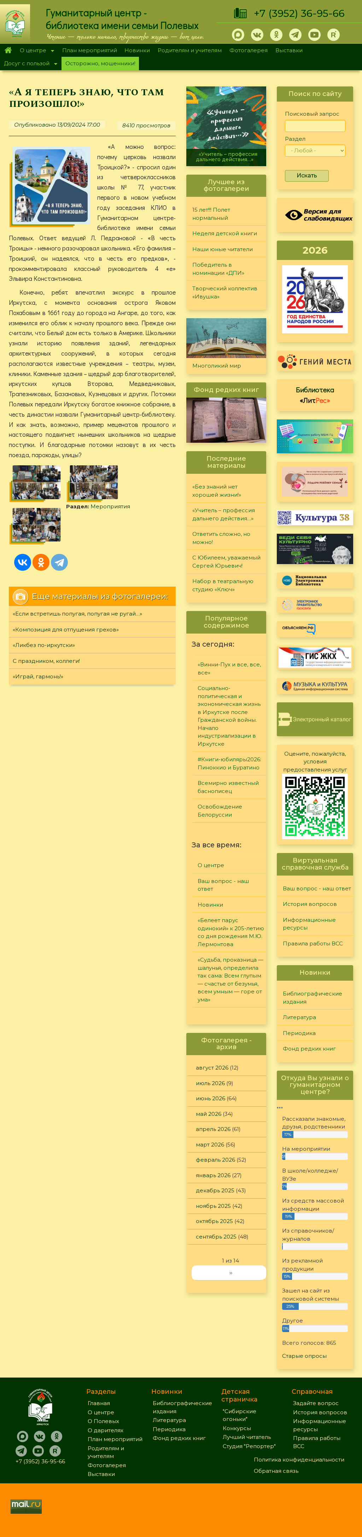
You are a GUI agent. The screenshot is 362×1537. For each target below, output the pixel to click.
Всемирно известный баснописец (228, 787)
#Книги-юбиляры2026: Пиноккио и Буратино (229, 763)
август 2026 (212, 1067)
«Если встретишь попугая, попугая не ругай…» (77, 613)
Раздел (295, 138)
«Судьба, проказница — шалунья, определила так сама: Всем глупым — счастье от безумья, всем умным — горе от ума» (230, 979)
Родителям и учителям (190, 50)
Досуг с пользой (24, 64)
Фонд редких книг (309, 1048)
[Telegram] (59, 562)
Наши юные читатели (222, 249)
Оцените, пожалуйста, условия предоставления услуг (315, 761)
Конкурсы (237, 1428)
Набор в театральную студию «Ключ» (222, 585)
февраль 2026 (215, 1159)
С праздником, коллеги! (46, 661)
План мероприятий (89, 50)
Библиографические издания (312, 997)
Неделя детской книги (224, 233)
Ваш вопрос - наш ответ (223, 885)
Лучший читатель (247, 1437)
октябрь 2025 (214, 1221)
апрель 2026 (213, 1129)
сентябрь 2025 (216, 1236)
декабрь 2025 (215, 1190)
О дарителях (105, 1430)
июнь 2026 (210, 1098)
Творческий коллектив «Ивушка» (224, 292)
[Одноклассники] (41, 562)
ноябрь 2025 (213, 1206)
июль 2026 (210, 1083)
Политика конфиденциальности (299, 1459)
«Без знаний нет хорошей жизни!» (216, 490)
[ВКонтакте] (22, 562)
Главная (8, 50)
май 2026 (208, 1114)
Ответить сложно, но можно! (221, 538)
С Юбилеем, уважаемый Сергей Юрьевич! (226, 561)
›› (230, 1272)
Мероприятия (110, 506)
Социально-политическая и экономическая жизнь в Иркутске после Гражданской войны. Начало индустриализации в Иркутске (229, 716)
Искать (307, 175)
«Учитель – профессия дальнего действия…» (226, 157)
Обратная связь (276, 1471)
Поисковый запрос (312, 113)
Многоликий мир (216, 365)
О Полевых (103, 1421)
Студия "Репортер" (249, 1446)
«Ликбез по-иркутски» (44, 645)
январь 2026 (213, 1175)
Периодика (299, 1033)
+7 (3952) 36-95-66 (299, 13)
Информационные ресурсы (309, 923)
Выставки (289, 50)
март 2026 (210, 1144)
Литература (299, 1017)
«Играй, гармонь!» (38, 676)
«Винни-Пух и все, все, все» (229, 668)
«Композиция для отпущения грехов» (66, 629)
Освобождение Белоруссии (220, 810)
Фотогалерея (248, 50)
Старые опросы (304, 1356)
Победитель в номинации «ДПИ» (218, 268)
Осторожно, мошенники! (100, 63)
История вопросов (310, 904)
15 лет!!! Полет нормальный (211, 213)
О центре (31, 51)
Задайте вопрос (316, 1403)
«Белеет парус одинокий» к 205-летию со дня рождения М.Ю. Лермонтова (231, 932)
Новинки (137, 50)
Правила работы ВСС (313, 943)
